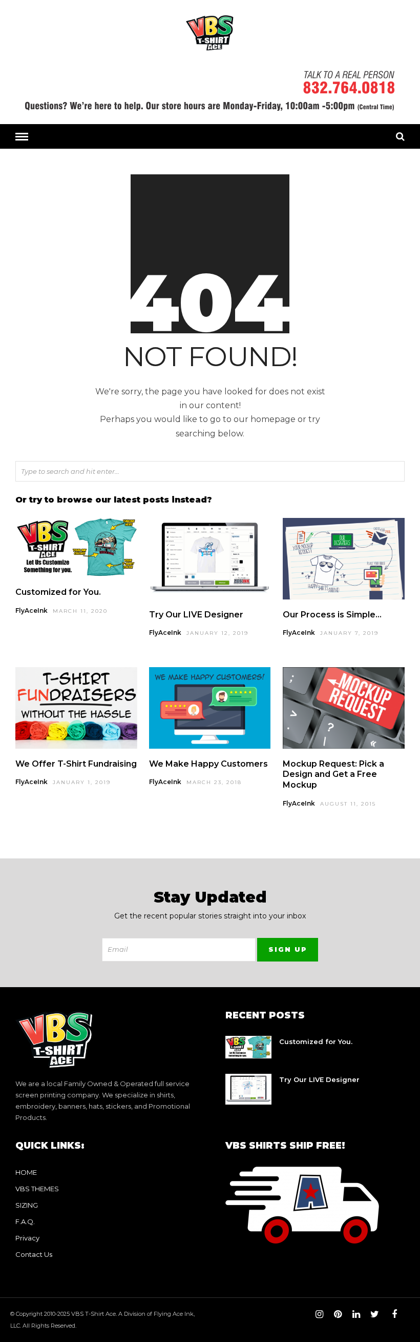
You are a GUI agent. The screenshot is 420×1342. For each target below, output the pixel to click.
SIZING (26, 1205)
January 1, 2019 (82, 782)
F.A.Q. (25, 1221)
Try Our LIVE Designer (196, 614)
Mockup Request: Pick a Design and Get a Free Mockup (333, 774)
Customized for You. (58, 592)
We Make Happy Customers (208, 764)
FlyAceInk (31, 610)
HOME (26, 1172)
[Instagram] (319, 1314)
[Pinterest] (337, 1314)
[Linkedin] (356, 1314)
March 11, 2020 (80, 611)
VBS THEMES (37, 1189)
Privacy (27, 1238)
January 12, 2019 (217, 633)
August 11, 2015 (348, 803)
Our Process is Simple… (332, 614)
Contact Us (33, 1254)
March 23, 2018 (214, 782)
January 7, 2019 (349, 633)
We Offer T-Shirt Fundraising (76, 764)
